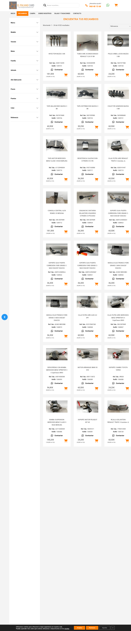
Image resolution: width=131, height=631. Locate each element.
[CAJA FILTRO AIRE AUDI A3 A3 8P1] (87, 302)
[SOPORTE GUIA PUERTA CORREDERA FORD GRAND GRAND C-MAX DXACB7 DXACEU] (118, 197)
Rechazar (92, 628)
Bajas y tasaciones (62, 13)
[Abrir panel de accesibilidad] (5, 317)
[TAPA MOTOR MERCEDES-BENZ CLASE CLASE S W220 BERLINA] (57, 145)
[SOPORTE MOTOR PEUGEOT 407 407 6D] (87, 406)
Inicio (13, 13)
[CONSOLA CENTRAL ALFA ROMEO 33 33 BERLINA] (57, 197)
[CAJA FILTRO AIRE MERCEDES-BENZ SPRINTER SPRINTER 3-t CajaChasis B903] (118, 302)
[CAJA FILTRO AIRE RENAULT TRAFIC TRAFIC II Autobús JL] (118, 145)
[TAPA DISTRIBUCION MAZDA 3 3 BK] (87, 93)
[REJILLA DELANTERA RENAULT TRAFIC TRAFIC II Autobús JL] (118, 406)
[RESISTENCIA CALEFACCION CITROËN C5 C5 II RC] (87, 145)
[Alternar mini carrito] (116, 5)
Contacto (77, 13)
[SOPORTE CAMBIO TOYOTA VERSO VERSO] (118, 354)
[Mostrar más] (37, 22)
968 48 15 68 (95, 6)
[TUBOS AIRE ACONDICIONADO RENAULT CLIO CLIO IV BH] (87, 43)
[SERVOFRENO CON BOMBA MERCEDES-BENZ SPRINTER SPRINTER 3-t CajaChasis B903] (57, 354)
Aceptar (79, 628)
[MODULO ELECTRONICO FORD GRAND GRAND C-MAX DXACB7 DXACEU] (118, 250)
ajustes (66, 629)
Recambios (22, 13)
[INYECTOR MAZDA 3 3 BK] (57, 41)
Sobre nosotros (44, 13)
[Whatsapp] (107, 5)
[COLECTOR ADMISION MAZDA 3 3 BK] (118, 93)
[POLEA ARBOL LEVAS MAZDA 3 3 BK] (118, 41)
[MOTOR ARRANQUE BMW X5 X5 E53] (87, 354)
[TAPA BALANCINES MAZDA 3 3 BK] (57, 93)
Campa (32, 13)
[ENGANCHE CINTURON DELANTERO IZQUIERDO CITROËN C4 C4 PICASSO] (87, 197)
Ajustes (104, 628)
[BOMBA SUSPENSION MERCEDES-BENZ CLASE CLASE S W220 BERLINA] (57, 406)
